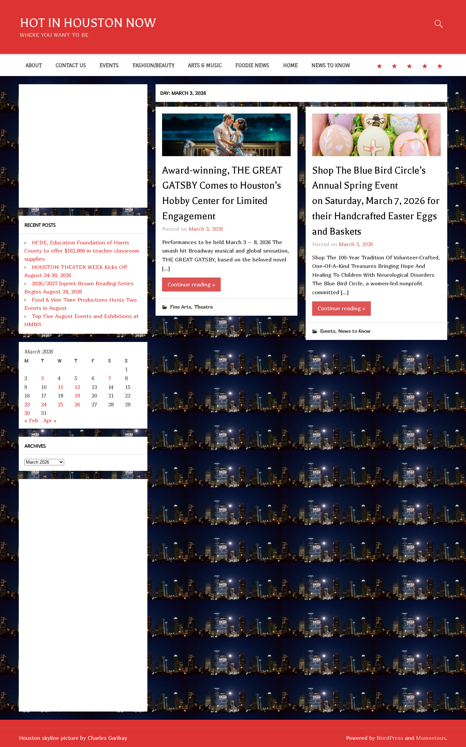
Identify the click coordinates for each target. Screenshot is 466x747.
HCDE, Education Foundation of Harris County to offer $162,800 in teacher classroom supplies (81, 250)
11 (60, 387)
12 (77, 387)
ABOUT (34, 65)
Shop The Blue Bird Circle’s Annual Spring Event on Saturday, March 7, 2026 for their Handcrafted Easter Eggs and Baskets (376, 201)
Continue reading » (191, 284)
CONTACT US (71, 65)
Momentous (431, 737)
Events (327, 331)
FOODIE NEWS (252, 65)
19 (77, 395)
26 (77, 404)
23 (27, 404)
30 (27, 412)
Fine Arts (180, 307)
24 (43, 404)
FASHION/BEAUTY (153, 65)
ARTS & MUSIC (205, 65)
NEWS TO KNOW (330, 65)
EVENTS (109, 65)
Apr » (50, 420)
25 (60, 404)
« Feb (31, 420)
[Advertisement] (83, 146)
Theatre (203, 307)
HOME (290, 65)
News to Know (354, 331)
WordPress (390, 737)
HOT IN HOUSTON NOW (88, 23)
